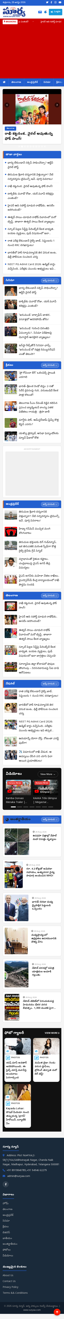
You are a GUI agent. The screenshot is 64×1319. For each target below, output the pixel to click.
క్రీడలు (6, 1227)
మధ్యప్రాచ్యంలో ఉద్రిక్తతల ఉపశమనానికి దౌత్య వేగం (43, 939)
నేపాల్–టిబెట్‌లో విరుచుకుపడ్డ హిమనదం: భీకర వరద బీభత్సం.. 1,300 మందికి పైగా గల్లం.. (38, 1005)
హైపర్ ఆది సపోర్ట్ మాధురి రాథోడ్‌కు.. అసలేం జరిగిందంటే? (31, 208)
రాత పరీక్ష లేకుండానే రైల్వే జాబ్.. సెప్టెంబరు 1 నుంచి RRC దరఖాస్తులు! (31, 243)
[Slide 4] (28, 146)
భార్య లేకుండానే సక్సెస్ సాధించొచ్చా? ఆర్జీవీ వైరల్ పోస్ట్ (30, 165)
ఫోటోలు (7, 1250)
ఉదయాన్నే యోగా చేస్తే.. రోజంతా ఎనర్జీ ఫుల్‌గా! (39, 741)
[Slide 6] (33, 146)
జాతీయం (7, 1238)
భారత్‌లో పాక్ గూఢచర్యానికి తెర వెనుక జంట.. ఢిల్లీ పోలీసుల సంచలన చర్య (32, 255)
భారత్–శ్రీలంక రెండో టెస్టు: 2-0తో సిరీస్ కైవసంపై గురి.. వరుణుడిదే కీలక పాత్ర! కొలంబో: (38, 391)
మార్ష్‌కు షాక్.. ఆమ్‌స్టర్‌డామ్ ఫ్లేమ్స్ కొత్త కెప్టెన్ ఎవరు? (39, 422)
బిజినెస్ (6, 1232)
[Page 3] (25, 806)
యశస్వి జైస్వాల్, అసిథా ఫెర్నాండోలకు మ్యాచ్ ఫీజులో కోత (39, 436)
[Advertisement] (32, 51)
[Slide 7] (36, 146)
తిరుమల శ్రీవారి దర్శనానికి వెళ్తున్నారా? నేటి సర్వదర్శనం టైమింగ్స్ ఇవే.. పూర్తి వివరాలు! (30, 177)
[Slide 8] (39, 146)
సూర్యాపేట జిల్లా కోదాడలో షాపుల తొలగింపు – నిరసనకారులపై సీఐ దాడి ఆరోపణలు (39, 668)
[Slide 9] (42, 146)
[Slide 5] (30, 146)
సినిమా (47, 82)
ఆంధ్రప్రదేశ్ (32, 82)
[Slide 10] (45, 146)
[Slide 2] (22, 146)
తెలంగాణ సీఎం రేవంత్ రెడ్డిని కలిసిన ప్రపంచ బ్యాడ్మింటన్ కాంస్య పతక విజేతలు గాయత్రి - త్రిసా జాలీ (38, 408)
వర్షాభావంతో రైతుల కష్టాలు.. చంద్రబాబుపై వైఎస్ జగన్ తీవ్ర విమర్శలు (34, 563)
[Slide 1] (19, 146)
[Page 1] (13, 806)
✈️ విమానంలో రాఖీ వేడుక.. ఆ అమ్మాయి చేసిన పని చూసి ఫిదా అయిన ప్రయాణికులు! (35, 756)
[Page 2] (19, 806)
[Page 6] (44, 806)
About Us (8, 1275)
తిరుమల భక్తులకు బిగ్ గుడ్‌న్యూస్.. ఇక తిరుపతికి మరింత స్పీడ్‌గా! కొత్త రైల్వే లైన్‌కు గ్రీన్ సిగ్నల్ (38, 547)
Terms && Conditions (15, 1293)
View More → (47, 774)
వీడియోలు (8, 1256)
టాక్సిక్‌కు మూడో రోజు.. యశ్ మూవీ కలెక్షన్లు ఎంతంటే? (31, 196)
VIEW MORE (52, 1033)
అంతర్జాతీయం (10, 1244)
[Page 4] (32, 806)
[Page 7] (50, 806)
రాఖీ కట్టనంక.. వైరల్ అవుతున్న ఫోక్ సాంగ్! (30, 186)
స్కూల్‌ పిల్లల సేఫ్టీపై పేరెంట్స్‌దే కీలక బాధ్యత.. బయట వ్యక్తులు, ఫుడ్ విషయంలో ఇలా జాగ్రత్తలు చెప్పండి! (31, 232)
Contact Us (9, 1281)
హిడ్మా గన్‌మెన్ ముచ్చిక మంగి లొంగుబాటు (34, 531)
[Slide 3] (25, 146)
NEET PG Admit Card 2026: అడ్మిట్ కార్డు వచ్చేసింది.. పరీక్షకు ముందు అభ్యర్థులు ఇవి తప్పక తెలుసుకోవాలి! (31, 267)
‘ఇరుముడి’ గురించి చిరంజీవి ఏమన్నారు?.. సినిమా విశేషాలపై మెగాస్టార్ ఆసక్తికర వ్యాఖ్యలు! (35, 333)
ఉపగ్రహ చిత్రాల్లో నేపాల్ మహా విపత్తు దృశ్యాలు (45, 837)
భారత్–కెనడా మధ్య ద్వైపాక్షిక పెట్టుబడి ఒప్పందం (42, 905)
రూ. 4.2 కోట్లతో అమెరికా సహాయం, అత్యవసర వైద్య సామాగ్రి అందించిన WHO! (40, 872)
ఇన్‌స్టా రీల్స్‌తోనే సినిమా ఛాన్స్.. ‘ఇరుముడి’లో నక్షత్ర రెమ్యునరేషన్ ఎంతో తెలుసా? (37, 350)
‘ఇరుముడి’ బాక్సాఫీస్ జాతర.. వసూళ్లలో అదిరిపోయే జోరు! (34, 317)
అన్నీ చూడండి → (50, 280)
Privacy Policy (10, 1287)
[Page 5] (38, 806)
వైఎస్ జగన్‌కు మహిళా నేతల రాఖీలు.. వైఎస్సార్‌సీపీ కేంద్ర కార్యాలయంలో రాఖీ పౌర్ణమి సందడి (39, 580)
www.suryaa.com (32, 1310)
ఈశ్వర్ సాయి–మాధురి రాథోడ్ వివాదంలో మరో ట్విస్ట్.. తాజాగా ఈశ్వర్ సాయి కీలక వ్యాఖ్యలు (32, 220)
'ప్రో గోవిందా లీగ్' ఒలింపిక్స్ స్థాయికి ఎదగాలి (37, 375)
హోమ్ (6, 1203)
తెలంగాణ (16, 82)
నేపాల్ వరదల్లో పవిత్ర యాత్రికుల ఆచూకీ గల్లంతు (43, 972)
